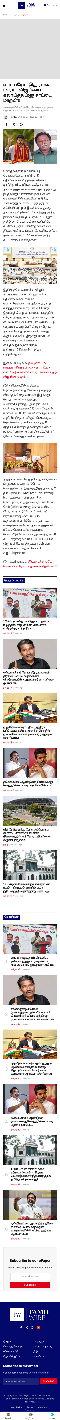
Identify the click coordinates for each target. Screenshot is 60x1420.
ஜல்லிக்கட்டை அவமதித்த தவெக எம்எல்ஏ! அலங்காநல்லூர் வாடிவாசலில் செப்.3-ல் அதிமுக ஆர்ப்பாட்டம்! (32, 1229)
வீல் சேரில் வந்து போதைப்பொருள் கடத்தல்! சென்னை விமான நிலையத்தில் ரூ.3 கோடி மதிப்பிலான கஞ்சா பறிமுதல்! (27, 835)
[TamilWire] (27, 5)
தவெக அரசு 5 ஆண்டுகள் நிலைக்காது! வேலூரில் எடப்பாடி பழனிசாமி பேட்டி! (28, 783)
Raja (15, 117)
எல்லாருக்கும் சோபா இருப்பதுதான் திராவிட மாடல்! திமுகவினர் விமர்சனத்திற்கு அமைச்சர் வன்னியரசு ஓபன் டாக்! (28, 678)
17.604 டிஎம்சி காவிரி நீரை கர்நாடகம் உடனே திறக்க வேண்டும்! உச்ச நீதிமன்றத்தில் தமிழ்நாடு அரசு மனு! (26, 888)
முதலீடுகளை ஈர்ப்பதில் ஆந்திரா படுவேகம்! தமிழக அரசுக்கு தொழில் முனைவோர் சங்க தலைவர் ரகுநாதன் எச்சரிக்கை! (28, 732)
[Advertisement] (30, 49)
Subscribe (30, 1285)
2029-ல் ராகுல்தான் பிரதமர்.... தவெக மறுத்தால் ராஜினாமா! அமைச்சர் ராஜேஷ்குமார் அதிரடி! (26, 625)
